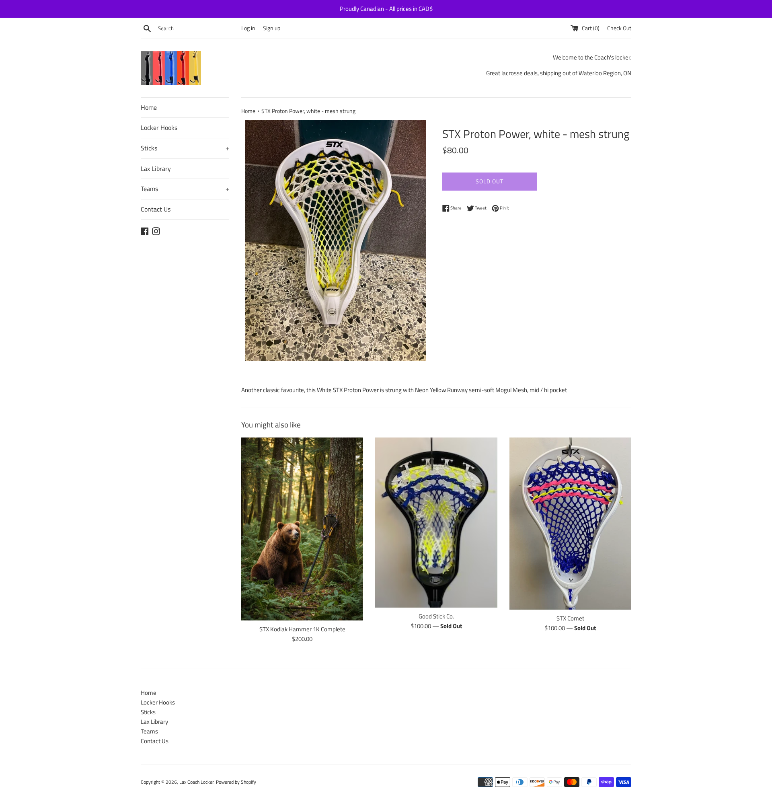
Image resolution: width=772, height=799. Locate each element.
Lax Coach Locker (196, 782)
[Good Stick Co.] (436, 522)
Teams (185, 188)
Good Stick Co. (436, 616)
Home (149, 107)
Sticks (185, 148)
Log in (248, 28)
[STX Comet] (570, 523)
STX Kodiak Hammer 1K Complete (302, 629)
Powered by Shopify (236, 782)
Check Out (619, 28)
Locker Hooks (159, 127)
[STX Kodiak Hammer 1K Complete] (302, 528)
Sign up (271, 28)
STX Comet (570, 618)
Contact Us (155, 209)
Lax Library (156, 168)
